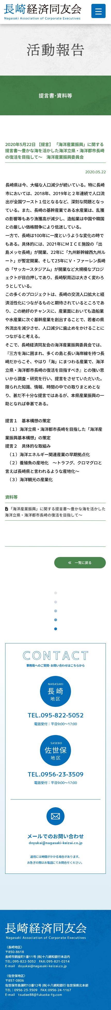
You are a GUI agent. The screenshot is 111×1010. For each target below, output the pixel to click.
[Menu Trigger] (98, 11)
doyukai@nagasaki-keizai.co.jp (55, 842)
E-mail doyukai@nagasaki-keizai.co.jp (36, 966)
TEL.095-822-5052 (56, 715)
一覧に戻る (82, 562)
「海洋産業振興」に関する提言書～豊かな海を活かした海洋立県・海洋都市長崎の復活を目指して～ (55, 512)
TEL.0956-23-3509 (56, 774)
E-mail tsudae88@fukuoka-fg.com (33, 994)
